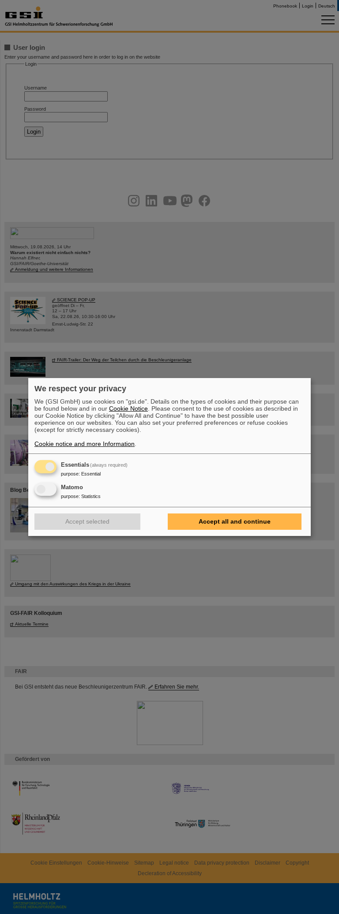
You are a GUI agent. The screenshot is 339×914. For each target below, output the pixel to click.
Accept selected (87, 521)
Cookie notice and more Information (84, 443)
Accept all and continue (235, 521)
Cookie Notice (128, 408)
